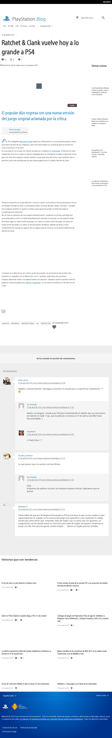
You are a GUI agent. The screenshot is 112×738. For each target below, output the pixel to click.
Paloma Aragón (14, 129)
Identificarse (87, 17)
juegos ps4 (5, 323)
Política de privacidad (28, 727)
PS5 (4, 26)
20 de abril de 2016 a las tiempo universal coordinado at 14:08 (50, 434)
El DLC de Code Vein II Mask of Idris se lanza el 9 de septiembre (25, 683)
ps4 (37, 323)
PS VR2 (11, 26)
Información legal (9, 731)
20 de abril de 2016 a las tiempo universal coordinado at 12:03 (41, 458)
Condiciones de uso (10, 727)
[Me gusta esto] (16, 587)
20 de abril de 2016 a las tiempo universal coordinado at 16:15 (41, 509)
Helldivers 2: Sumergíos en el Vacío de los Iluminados (77, 683)
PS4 (17, 26)
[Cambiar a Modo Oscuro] (77, 17)
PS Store (24, 26)
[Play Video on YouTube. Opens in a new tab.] (72, 105)
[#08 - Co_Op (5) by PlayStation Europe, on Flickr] (39, 191)
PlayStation (29, 19)
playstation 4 (15, 323)
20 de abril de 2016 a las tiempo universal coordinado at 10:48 (41, 383)
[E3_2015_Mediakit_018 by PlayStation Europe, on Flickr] (39, 295)
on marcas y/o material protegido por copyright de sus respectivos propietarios (51, 719)
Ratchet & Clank (25, 141)
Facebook (37, 282)
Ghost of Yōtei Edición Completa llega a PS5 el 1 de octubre (24, 615)
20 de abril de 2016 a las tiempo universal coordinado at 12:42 (50, 407)
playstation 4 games (28, 323)
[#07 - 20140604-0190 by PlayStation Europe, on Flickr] (39, 174)
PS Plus (32, 26)
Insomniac (56, 151)
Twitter (28, 282)
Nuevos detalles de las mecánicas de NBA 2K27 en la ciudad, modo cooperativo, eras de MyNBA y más (82, 652)
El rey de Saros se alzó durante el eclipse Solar (19, 583)
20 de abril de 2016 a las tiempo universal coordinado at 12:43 (50, 479)
